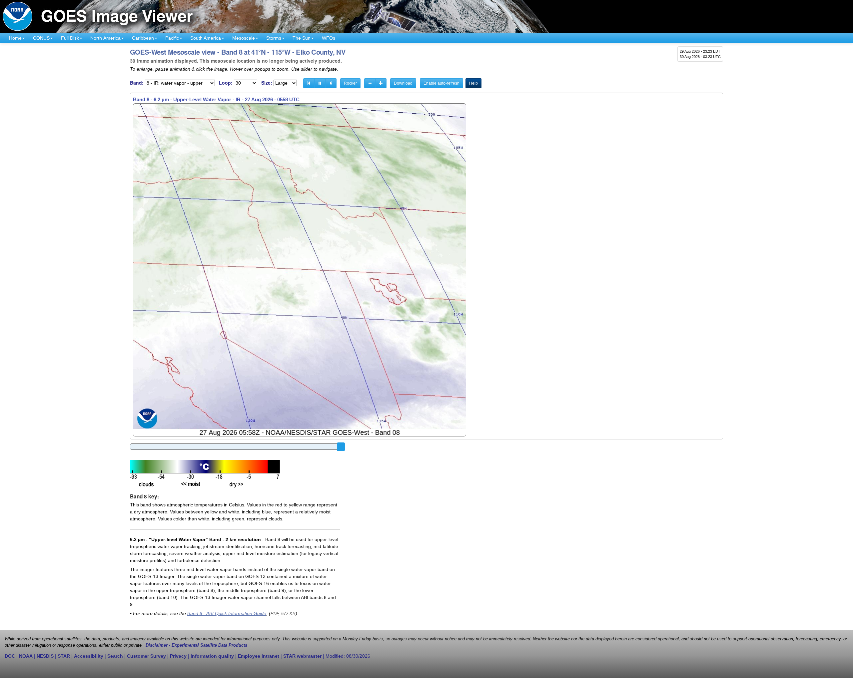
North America (105, 38)
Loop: (226, 83)
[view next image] (331, 83)
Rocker (350, 83)
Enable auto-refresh (441, 83)
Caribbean (143, 38)
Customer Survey (146, 656)
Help (473, 83)
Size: (266, 83)
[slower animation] (370, 83)
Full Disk (70, 38)
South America (205, 38)
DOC (10, 656)
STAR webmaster (302, 656)
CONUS (41, 38)
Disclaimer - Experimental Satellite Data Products (196, 645)
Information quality (212, 656)
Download (403, 83)
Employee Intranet (258, 656)
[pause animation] (320, 83)
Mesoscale (243, 38)
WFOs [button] (328, 38)
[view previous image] (309, 83)
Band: (137, 83)
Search (115, 656)
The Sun (302, 38)
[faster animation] (381, 83)
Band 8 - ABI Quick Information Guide (226, 613)
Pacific (172, 38)
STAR (64, 656)
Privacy (178, 656)
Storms (273, 38)
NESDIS (45, 656)
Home (15, 38)
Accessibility (88, 656)
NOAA (26, 656)
